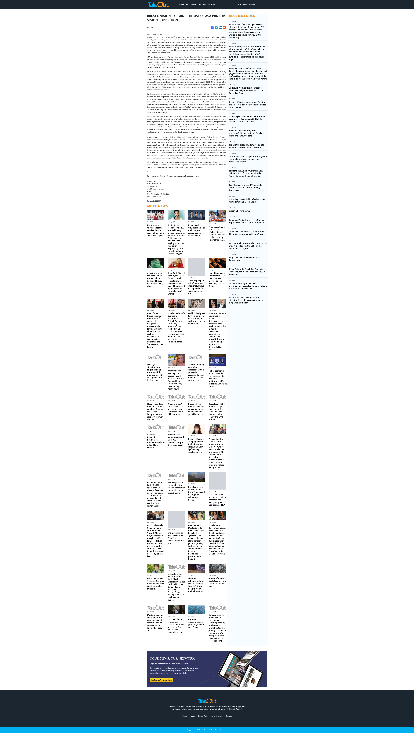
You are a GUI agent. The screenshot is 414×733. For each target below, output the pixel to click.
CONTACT (212, 4)
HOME (181, 4)
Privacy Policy (203, 716)
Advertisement (217, 716)
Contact (229, 716)
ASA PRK (186, 39)
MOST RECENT (191, 4)
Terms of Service (188, 716)
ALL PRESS (203, 4)
